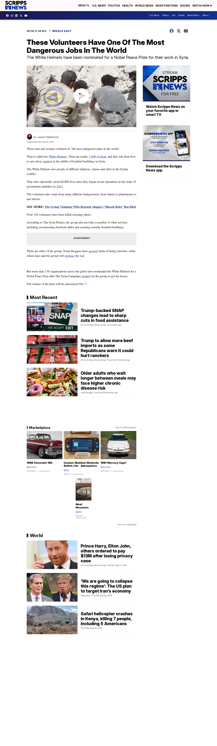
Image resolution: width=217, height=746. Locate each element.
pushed (86, 276)
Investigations (167, 5)
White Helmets (58, 156)
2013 (60, 186)
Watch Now (201, 5)
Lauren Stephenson (48, 137)
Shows (185, 5)
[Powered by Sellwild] (131, 525)
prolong (69, 256)
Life (173, 15)
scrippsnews (8, 15)
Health (127, 5)
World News (144, 5)
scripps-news (17, 15)
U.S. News (99, 5)
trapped (47, 161)
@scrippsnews (26, 15)
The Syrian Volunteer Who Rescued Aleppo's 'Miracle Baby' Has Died (90, 207)
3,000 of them (97, 156)
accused (93, 251)
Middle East (62, 31)
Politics (114, 5)
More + (206, 15)
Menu (82, 5)
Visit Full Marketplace (125, 428)
